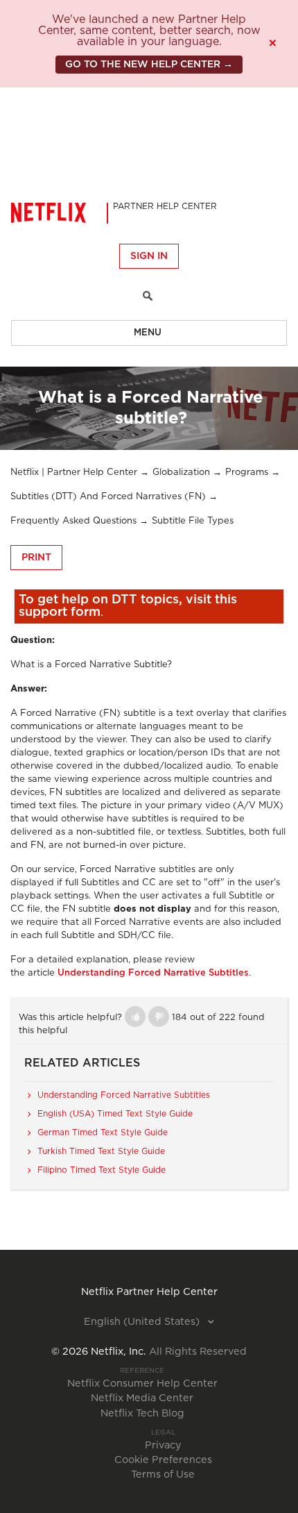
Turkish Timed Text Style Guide (101, 1151)
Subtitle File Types (193, 521)
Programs (246, 472)
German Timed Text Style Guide (102, 1132)
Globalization (181, 472)
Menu (147, 332)
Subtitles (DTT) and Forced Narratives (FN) (108, 496)
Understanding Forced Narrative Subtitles (153, 973)
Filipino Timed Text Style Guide (101, 1170)
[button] (135, 1016)
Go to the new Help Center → (149, 64)
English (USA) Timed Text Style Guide (115, 1114)
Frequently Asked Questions (73, 521)
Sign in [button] (149, 256)
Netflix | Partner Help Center (73, 472)
